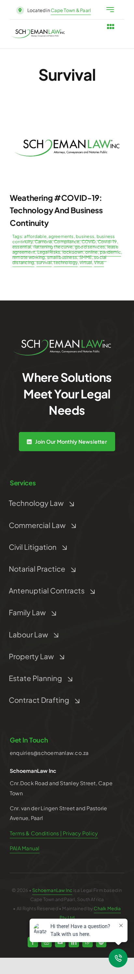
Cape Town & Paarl (71, 10)
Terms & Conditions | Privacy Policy (54, 833)
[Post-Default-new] (67, 110)
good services (90, 246)
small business (62, 257)
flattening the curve (53, 246)
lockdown (72, 252)
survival (44, 262)
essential (21, 246)
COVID (89, 241)
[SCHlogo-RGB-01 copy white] (62, 342)
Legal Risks (48, 252)
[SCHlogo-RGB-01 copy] (38, 31)
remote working (28, 257)
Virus (99, 262)
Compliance (66, 241)
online (91, 252)
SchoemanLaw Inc (52, 890)
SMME (85, 257)
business (85, 236)
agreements (61, 236)
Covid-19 (107, 241)
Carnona (43, 241)
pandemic (110, 252)
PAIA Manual (25, 848)
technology (65, 262)
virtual (86, 262)
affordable (35, 236)
